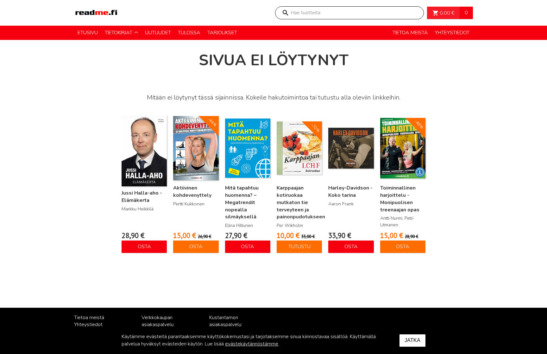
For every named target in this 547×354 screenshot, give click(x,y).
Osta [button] (144, 246)
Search (285, 13)
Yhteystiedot (88, 324)
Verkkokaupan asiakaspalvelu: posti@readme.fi (159, 325)
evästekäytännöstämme (251, 343)
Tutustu (299, 246)
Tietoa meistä (89, 317)
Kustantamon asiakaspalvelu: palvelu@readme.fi (229, 325)
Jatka (412, 340)
